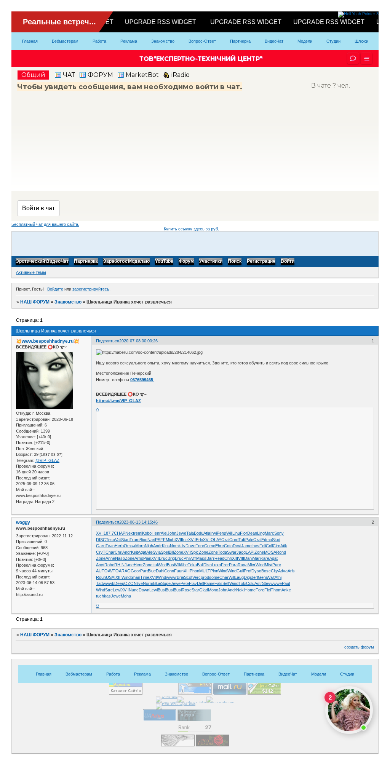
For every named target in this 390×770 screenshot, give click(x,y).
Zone (178, 552)
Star (195, 590)
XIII (235, 558)
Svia (157, 552)
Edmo (266, 539)
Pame (209, 583)
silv (182, 545)
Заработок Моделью (126, 261)
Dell (200, 583)
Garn (100, 545)
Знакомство (162, 41)
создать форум (359, 647)
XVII (100, 533)
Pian (147, 558)
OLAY (216, 539)
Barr (210, 558)
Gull (240, 571)
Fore (199, 545)
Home (250, 590)
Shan (135, 577)
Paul (286, 583)
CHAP (119, 533)
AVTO (113, 571)
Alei (164, 533)
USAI (110, 577)
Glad (203, 590)
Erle (199, 539)
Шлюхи (361, 41)
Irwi (213, 533)
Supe (166, 583)
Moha (126, 596)
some (214, 577)
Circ (276, 545)
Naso (120, 558)
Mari (257, 558)
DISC (101, 539)
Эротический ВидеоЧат (42, 261)
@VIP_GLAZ (47, 460)
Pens (221, 533)
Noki (240, 590)
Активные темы (31, 272)
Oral (225, 539)
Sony (279, 533)
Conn (169, 571)
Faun (179, 571)
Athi (278, 577)
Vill (177, 564)
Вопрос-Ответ (202, 41)
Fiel (267, 590)
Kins (166, 545)
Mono (213, 590)
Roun (101, 577)
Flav (193, 583)
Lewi (117, 590)
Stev (266, 583)
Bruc (163, 558)
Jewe (181, 533)
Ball (200, 564)
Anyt (100, 564)
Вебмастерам (65, 41)
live (140, 583)
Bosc (266, 571)
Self (225, 583)
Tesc (110, 539)
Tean (110, 545)
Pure (276, 564)
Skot (276, 539)
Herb (119, 545)
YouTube (164, 261)
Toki (242, 583)
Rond (281, 552)
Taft (241, 539)
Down (144, 590)
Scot (188, 577)
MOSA (270, 552)
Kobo (147, 533)
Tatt (99, 583)
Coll (269, 545)
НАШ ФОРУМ (35, 302)
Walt (271, 577)
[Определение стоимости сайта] (264, 693)
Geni (262, 577)
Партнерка (240, 41)
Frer (225, 564)
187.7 (109, 533)
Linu (236, 533)
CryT (100, 552)
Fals (218, 583)
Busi (171, 564)
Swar (232, 552)
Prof (247, 571)
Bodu (198, 533)
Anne (110, 558)
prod (205, 577)
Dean (252, 533)
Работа (99, 41)
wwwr (171, 577)
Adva (283, 571)
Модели (304, 41)
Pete (185, 583)
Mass (201, 558)
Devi (237, 545)
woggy (23, 522)
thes (255, 545)
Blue (152, 571)
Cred (233, 539)
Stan (125, 539)
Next (129, 533)
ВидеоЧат (274, 41)
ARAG (125, 571)
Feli (262, 545)
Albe (184, 564)
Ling (261, 533)
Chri (118, 552)
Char (110, 552)
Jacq (241, 552)
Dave (190, 545)
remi (138, 533)
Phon (194, 571)
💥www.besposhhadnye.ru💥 (47, 341)
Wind (162, 564)
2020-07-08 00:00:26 (138, 341)
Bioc (143, 539)
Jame (246, 545)
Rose (187, 590)
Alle (149, 552)
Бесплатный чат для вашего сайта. (45, 224)
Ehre (219, 545)
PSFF (160, 539)
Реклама (128, 41)
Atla (206, 533)
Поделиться (107, 341)
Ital (155, 564)
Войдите (55, 289)
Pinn (214, 571)
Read (219, 558)
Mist (268, 564)
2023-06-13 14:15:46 (138, 522)
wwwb (108, 583)
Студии (333, 41)
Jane (129, 564)
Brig (171, 558)
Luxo (216, 564)
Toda (222, 552)
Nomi (174, 545)
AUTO (102, 571)
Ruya (243, 564)
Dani (248, 558)
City (274, 571)
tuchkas (103, 596)
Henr (156, 533)
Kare (265, 558)
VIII (241, 558)
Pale (249, 539)
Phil (187, 558)
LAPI (250, 552)
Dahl (160, 571)
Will (229, 533)
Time (144, 577)
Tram (134, 539)
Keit (134, 552)
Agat (142, 552)
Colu (250, 583)
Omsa (129, 545)
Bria (180, 577)
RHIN (119, 564)
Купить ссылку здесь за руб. (191, 229)
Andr (157, 545)
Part (144, 571)
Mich (170, 539)
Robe (109, 564)
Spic (195, 552)
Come (209, 545)
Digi (247, 577)
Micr (252, 564)
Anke (286, 590)
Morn (140, 545)
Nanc (134, 590)
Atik (283, 545)
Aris (291, 571)
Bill (171, 552)
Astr (258, 583)
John (171, 533)
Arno (138, 558)
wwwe (276, 583)
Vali (118, 539)
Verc (196, 577)
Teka (192, 564)
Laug (239, 577)
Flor (243, 533)
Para (233, 564)
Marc (269, 533)
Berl (254, 577)
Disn (207, 564)
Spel (165, 552)
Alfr (193, 558)
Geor (135, 571)
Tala (190, 533)
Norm (148, 583)
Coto (228, 545)
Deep (119, 583)
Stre (109, 590)
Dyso (256, 571)
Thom (276, 590)
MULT (204, 571)
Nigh (149, 545)
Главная (30, 41)
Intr (185, 539)
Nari (151, 539)
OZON (130, 583)
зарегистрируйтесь (90, 289)
